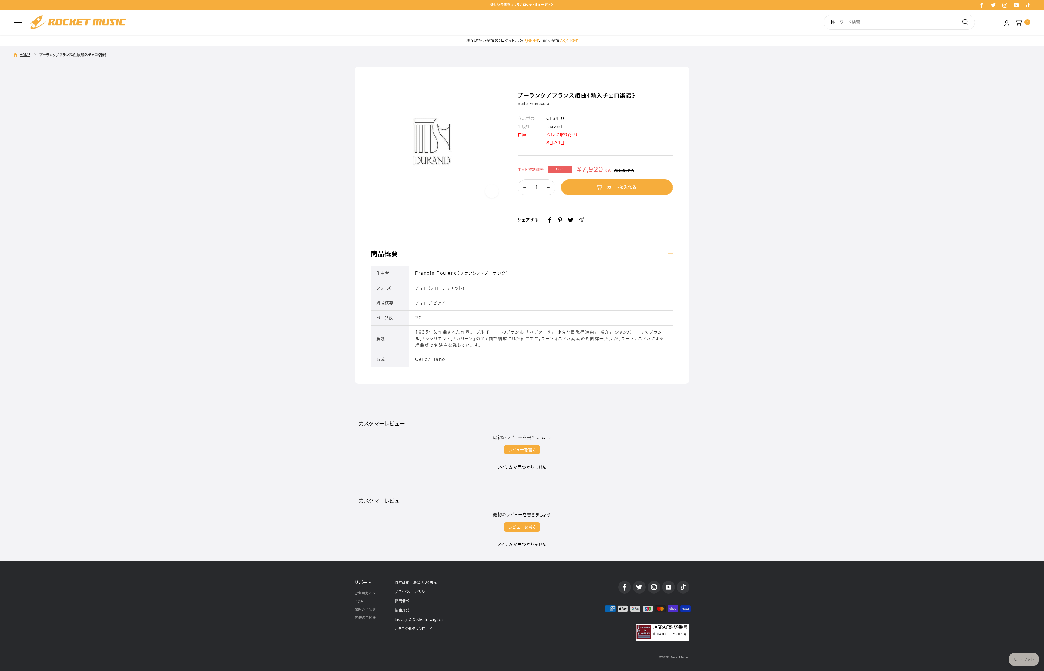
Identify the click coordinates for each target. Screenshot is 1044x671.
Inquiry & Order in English (419, 619)
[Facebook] (981, 5)
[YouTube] (1016, 5)
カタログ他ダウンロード (413, 628)
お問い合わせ (365, 609)
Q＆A (359, 601)
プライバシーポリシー (412, 592)
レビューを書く (522, 450)
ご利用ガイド (365, 593)
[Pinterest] (560, 220)
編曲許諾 (402, 610)
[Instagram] (1004, 5)
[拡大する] (492, 191)
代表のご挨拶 (365, 617)
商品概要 (384, 253)
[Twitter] (993, 5)
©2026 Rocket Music (674, 657)
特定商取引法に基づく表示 (416, 582)
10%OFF (560, 169)
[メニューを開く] (18, 22)
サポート (363, 582)
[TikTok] (1028, 5)
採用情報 (402, 601)
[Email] (581, 220)
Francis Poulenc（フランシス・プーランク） (462, 273)
